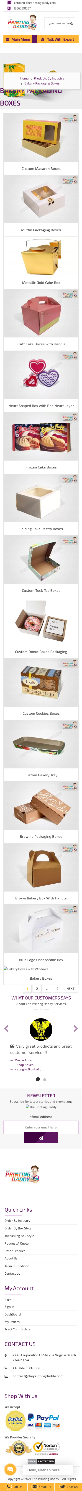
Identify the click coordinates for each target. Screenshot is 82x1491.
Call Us (17, 1487)
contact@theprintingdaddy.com (35, 3)
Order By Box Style (18, 1228)
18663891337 (22, 8)
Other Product (15, 1251)
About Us (11, 1258)
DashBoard (13, 1314)
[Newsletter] (41, 1137)
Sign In (9, 1306)
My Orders (13, 1322)
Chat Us (72, 1487)
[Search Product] (71, 24)
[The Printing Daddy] (22, 21)
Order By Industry (17, 1220)
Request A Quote (17, 1243)
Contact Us (12, 1273)
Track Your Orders (18, 1329)
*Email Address (41, 1117)
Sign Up (10, 1299)
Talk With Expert (59, 39)
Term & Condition (17, 1266)
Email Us (44, 1487)
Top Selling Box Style (19, 1236)
